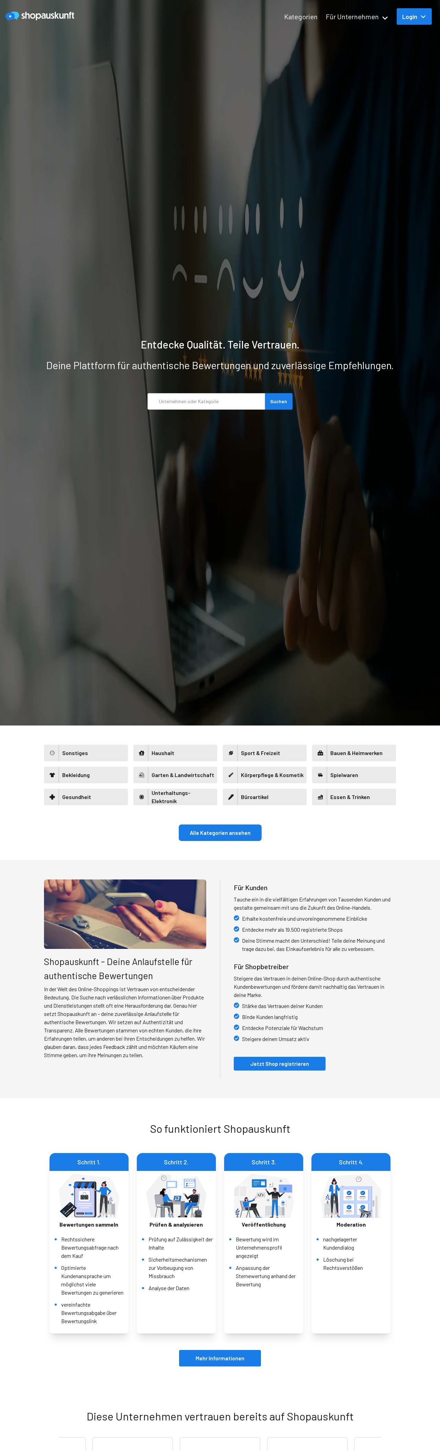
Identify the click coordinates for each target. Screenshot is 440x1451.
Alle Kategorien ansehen (220, 832)
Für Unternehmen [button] (352, 16)
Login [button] (409, 16)
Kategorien (301, 16)
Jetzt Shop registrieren (279, 1063)
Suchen (278, 401)
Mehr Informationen (220, 1358)
